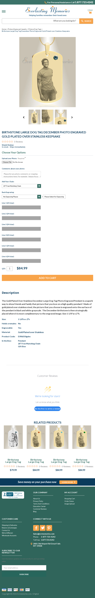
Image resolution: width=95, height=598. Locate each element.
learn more (67, 482)
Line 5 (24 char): (8, 246)
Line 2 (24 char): (8, 214)
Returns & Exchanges (9, 528)
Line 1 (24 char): (8, 203)
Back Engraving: (8, 192)
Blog (34, 512)
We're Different (7, 533)
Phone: (35, 537)
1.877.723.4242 (84, 2)
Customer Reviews (40, 509)
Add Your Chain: (8, 182)
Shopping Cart (69, 499)
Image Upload (69, 504)
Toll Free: (36, 540)
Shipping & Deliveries (9, 525)
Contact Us (6, 530)
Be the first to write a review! (47, 409)
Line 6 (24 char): (8, 256)
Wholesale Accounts (9, 535)
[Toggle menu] (4, 11)
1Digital (35, 594)
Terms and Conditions (41, 504)
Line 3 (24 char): (8, 224)
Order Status (69, 501)
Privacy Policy (38, 501)
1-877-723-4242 (48, 537)
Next (72, 117)
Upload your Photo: (13, 158)
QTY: (3, 269)
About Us (36, 499)
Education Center (39, 506)
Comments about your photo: (13, 169)
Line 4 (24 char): (8, 235)
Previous (24, 117)
